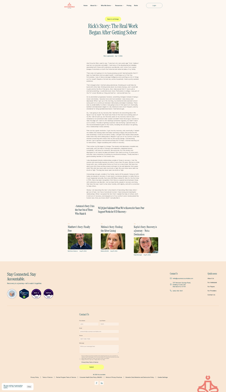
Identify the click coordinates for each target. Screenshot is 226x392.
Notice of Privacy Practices (114, 377)
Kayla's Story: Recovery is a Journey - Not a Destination (145, 230)
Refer (136, 5)
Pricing (129, 5)
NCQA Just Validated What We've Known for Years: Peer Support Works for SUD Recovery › (121, 210)
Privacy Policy (85, 362)
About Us (211, 278)
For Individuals (212, 282)
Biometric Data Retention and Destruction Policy (140, 377)
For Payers (211, 286)
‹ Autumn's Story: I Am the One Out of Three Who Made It (85, 209)
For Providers (212, 291)
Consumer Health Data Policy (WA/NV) (91, 377)
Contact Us (211, 295)
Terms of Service (93, 362)
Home (85, 5)
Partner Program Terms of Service (66, 377)
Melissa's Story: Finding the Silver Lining (112, 229)
